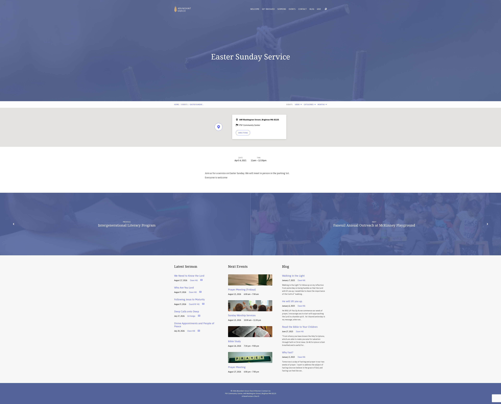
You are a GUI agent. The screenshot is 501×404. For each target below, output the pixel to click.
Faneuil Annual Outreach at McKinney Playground (374, 225)
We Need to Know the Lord (189, 275)
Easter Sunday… (196, 104)
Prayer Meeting (237, 367)
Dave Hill (194, 280)
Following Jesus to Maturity (189, 299)
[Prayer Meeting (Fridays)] (250, 283)
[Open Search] (326, 9)
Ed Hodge (191, 316)
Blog (311, 9)
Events (292, 9)
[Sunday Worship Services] (250, 309)
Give (319, 9)
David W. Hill (194, 304)
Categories (309, 104)
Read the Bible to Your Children (300, 326)
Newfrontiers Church (251, 396)
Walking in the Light (293, 275)
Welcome (254, 9)
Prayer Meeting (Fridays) (242, 289)
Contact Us (266, 391)
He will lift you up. (292, 301)
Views (297, 104)
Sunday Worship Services (242, 315)
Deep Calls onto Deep (186, 311)
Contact (302, 9)
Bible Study (234, 341)
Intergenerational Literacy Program (127, 225)
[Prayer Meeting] (250, 361)
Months (321, 104)
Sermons (281, 9)
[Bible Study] (250, 335)
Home (176, 104)
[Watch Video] (201, 280)
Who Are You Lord (184, 287)
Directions (243, 133)
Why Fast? (287, 352)
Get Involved (268, 9)
